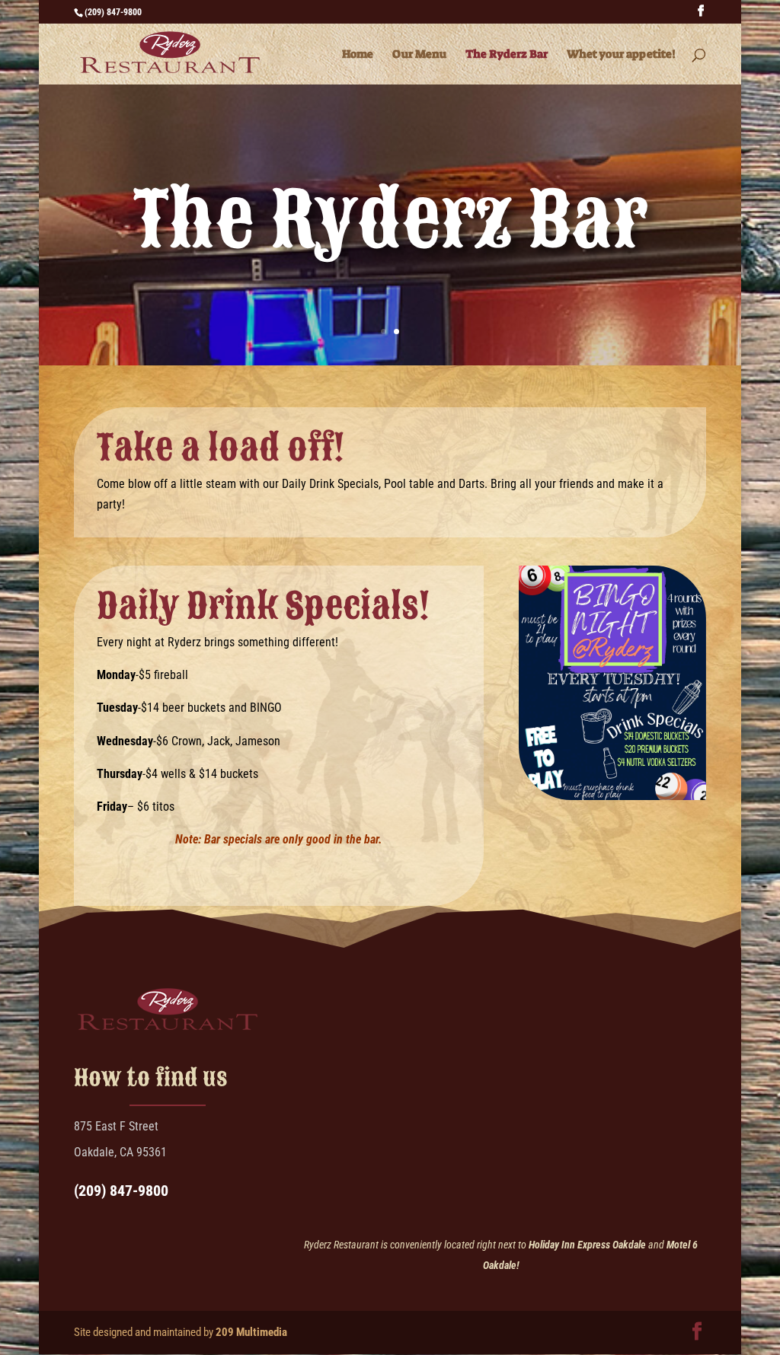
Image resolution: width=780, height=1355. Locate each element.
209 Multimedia (251, 1332)
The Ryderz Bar (506, 55)
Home (357, 55)
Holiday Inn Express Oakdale (587, 1245)
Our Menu (419, 55)
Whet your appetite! (621, 55)
